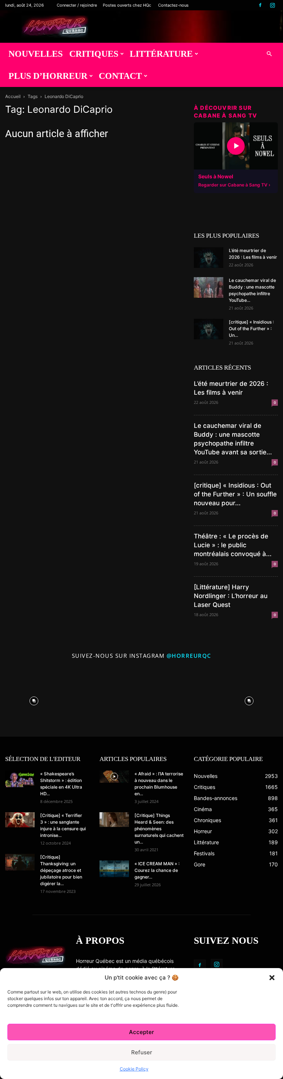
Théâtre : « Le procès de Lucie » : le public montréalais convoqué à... (233, 545)
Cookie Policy (134, 1069)
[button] (272, 977)
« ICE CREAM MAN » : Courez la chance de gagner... (156, 870)
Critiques (93, 54)
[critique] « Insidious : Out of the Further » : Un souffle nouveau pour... (235, 494)
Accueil (13, 96)
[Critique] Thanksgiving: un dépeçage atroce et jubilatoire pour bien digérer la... (61, 870)
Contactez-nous (173, 5)
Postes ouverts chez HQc (127, 5)
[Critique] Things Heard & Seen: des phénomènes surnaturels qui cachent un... (159, 829)
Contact (120, 76)
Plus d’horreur (47, 76)
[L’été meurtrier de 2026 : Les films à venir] (208, 257)
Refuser (141, 1052)
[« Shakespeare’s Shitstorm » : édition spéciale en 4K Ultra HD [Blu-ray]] (20, 779)
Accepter (141, 1032)
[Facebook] (260, 5)
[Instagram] (272, 5)
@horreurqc (189, 655)
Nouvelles (35, 54)
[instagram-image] (34, 699)
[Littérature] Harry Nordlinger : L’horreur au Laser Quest (231, 595)
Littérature (161, 54)
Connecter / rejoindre (77, 5)
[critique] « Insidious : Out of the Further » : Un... (251, 328)
